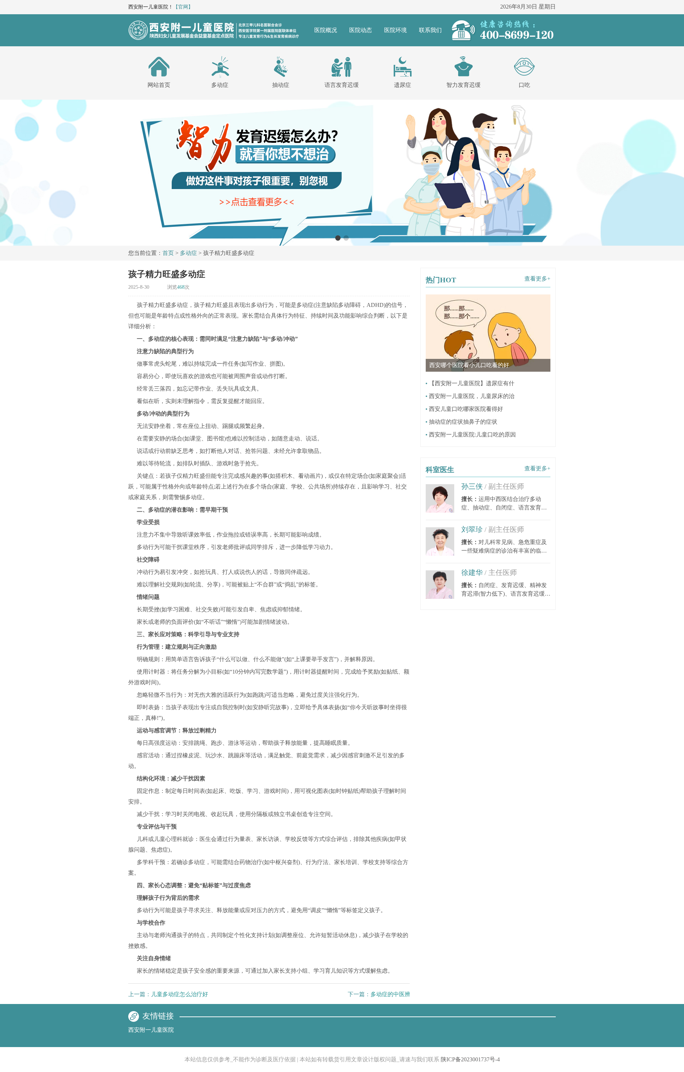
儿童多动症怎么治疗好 (179, 994)
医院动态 (360, 30)
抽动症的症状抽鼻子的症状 (463, 422)
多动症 (219, 85)
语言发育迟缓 (342, 85)
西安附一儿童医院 (151, 1030)
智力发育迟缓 (463, 85)
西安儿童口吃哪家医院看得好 (466, 409)
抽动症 (280, 85)
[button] (338, 238)
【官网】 (183, 7)
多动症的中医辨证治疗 (399, 994)
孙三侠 (492, 486)
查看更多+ (537, 279)
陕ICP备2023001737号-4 (470, 1059)
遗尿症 (402, 85)
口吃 (524, 85)
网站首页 (158, 85)
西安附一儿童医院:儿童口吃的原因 (472, 435)
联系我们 (430, 30)
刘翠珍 (492, 529)
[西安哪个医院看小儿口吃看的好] (488, 297)
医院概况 (325, 30)
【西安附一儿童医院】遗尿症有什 (471, 383)
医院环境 (395, 30)
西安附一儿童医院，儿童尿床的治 (471, 396)
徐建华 (489, 572)
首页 (168, 253)
